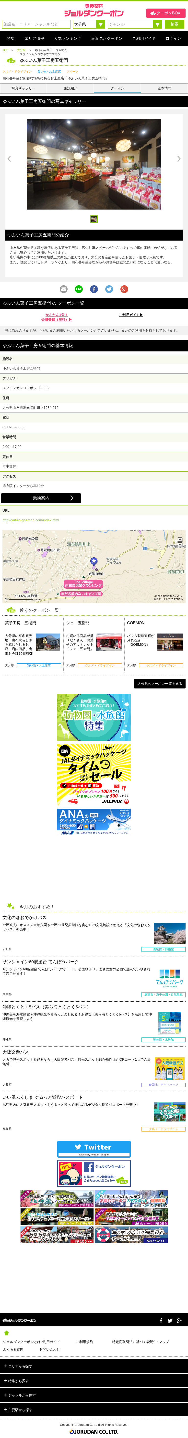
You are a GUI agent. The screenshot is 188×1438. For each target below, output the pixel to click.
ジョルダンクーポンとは (21, 1342)
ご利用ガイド (49, 1342)
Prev (9, 159)
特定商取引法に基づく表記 (130, 1342)
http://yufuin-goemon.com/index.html (30, 520)
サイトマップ (159, 1342)
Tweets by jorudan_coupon (94, 1154)
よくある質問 (13, 1349)
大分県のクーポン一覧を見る (160, 684)
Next (179, 159)
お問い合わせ (49, 1349)
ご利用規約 (84, 1342)
